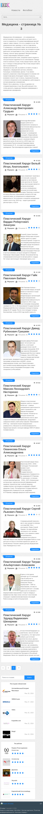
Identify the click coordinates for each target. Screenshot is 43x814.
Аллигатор (15, 759)
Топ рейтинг (18, 743)
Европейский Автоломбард (21, 791)
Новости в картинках (6, 810)
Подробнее (35, 151)
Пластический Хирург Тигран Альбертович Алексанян (21, 563)
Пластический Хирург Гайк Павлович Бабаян (20, 277)
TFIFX (13, 710)
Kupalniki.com (16, 720)
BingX (13, 731)
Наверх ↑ (25, 812)
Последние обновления (18, 684)
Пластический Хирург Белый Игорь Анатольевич (21, 165)
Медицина (10, 114)
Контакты (18, 812)
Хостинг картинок (27, 810)
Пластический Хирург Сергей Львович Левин (21, 510)
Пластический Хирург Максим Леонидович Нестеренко (17, 389)
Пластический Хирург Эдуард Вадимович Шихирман (17, 618)
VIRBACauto (16, 699)
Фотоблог (27, 10)
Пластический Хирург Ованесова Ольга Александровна (17, 449)
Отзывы (2, 808)
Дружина (15, 770)
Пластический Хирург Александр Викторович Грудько (18, 108)
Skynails (14, 780)
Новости (15, 10)
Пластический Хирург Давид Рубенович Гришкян (21, 330)
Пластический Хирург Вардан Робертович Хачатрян (17, 222)
